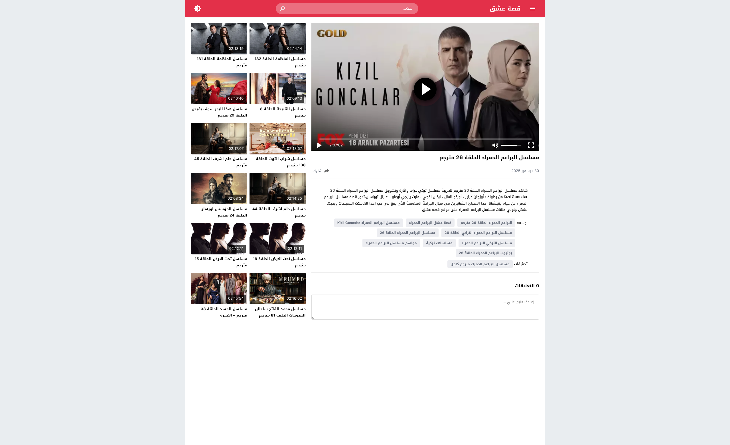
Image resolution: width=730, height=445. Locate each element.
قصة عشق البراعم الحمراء (430, 223)
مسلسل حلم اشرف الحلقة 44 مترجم (279, 212)
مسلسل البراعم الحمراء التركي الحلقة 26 (478, 233)
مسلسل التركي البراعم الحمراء (487, 243)
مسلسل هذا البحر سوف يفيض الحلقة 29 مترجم (219, 112)
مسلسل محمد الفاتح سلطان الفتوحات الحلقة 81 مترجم (280, 312)
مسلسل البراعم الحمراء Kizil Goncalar (368, 223)
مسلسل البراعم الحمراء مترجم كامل (480, 264)
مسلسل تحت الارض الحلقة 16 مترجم (279, 262)
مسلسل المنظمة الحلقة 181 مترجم (222, 62)
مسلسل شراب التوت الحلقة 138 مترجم (281, 162)
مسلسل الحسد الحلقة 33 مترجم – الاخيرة (224, 312)
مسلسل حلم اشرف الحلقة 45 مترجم (220, 162)
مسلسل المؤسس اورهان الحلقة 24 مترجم (223, 212)
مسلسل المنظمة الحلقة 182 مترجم (280, 62)
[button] (283, 8)
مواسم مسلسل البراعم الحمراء (391, 243)
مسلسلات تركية (439, 243)
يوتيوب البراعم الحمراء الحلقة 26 (485, 253)
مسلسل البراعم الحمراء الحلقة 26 (407, 233)
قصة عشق (505, 8)
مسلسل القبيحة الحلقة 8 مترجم (283, 112)
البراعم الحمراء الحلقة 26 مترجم (486, 223)
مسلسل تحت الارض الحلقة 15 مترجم (221, 262)
